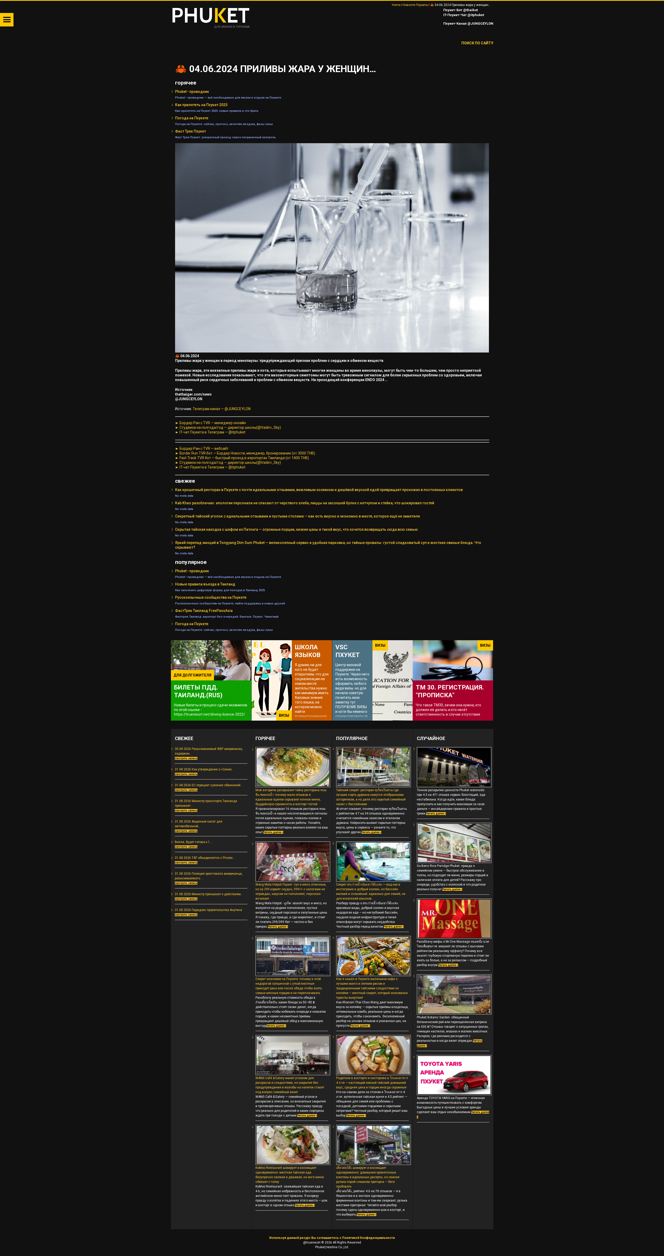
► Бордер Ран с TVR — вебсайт (202, 448)
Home (396, 5)
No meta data (184, 496)
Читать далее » (273, 832)
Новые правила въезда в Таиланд (205, 584)
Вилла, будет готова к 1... (193, 842)
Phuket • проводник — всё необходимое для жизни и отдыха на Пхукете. (228, 97)
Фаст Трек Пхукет (190, 131)
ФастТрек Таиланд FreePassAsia (204, 611)
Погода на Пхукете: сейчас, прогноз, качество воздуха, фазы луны (224, 124)
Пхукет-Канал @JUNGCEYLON (467, 23)
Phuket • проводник (192, 91)
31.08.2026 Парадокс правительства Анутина (208, 910)
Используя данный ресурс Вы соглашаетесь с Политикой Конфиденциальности (332, 1238)
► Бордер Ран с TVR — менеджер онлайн (210, 423)
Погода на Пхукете (191, 118)
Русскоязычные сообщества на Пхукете (210, 597)
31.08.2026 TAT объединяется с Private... (205, 858)
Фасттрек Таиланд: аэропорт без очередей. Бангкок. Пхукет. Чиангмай (227, 616)
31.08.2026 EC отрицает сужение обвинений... (209, 785)
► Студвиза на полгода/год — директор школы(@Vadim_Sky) (228, 427)
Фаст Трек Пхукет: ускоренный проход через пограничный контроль (225, 137)
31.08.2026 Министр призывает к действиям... (209, 894)
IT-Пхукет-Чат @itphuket (463, 15)
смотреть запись (186, 758)
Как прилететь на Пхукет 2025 (201, 105)
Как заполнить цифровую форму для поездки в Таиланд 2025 (220, 590)
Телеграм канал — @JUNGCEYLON (222, 409)
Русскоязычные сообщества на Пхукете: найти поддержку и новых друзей (230, 603)
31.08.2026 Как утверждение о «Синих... (204, 769)
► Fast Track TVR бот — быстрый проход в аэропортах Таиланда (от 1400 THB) (242, 458)
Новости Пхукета (415, 5)
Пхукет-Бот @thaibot (460, 10)
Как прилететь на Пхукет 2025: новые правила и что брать (216, 111)
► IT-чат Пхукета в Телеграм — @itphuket (210, 432)
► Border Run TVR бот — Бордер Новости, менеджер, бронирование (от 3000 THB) (245, 453)
